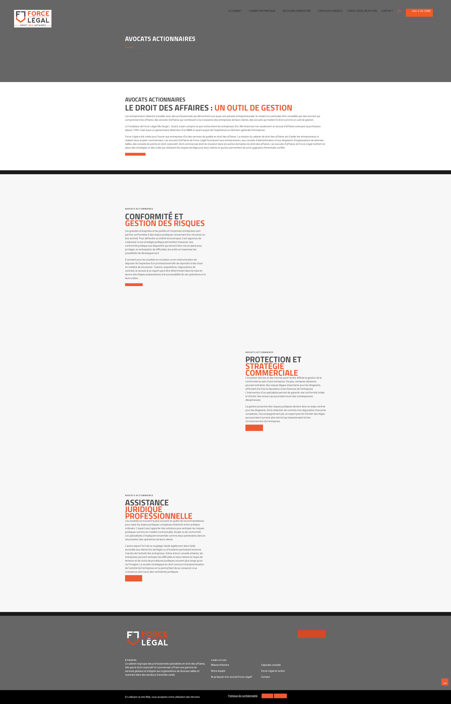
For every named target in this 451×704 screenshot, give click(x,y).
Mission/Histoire (220, 665)
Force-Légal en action (273, 670)
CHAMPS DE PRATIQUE (262, 11)
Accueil (129, 47)
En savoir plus (133, 284)
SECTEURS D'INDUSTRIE (296, 11)
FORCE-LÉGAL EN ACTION (362, 11)
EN (399, 11)
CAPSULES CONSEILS (330, 11)
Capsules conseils (271, 665)
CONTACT (387, 11)
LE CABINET (235, 11)
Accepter (280, 695)
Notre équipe (218, 670)
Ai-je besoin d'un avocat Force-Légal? (231, 676)
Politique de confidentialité (243, 695)
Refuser (267, 695)
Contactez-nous (134, 154)
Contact (265, 676)
